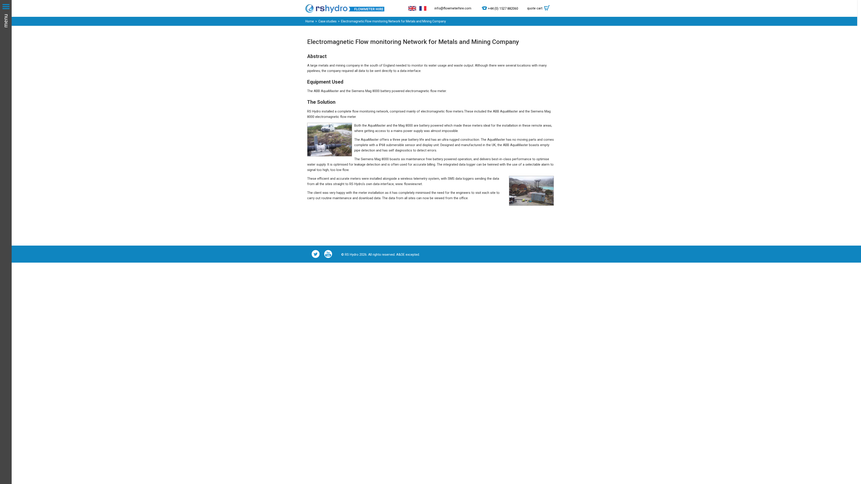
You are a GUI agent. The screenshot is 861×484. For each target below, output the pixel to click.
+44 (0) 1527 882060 (503, 8)
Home (309, 21)
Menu (6, 242)
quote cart (537, 8)
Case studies (327, 21)
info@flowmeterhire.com (453, 8)
